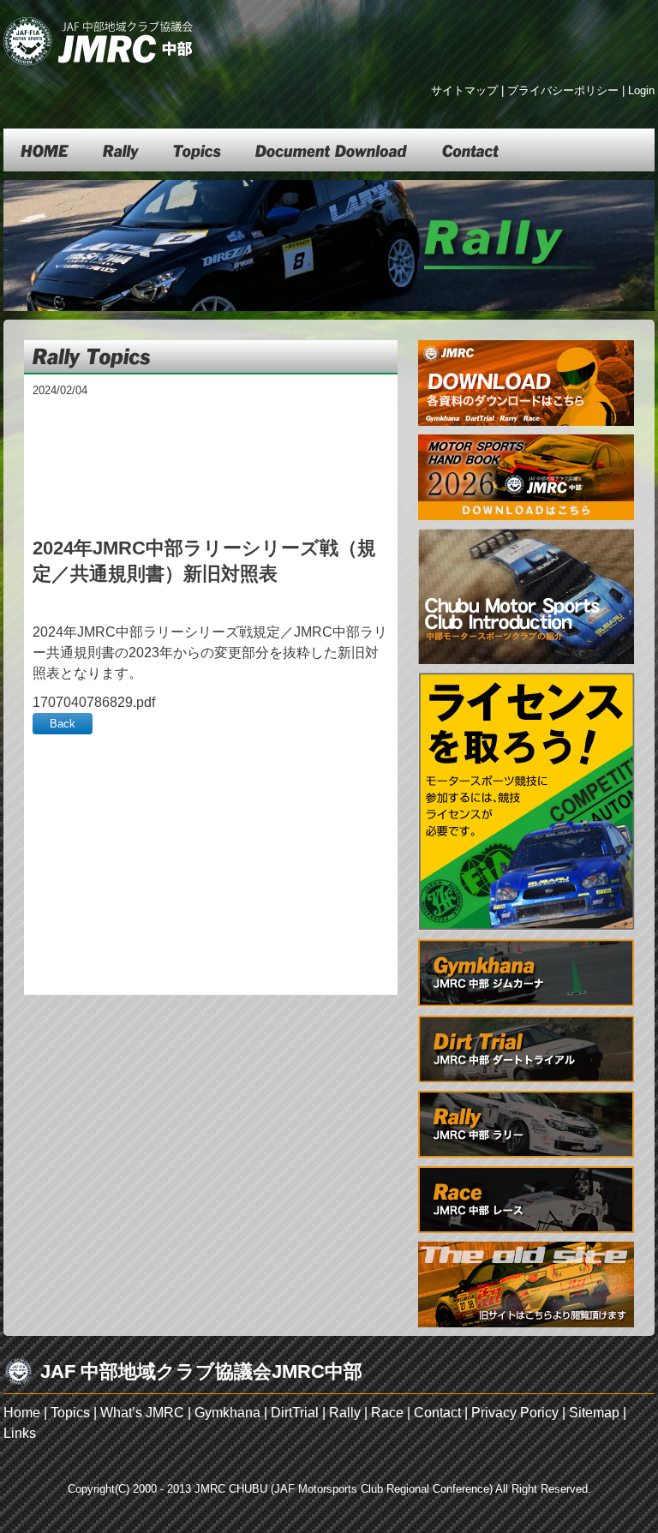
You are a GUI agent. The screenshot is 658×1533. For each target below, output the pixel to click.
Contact (437, 1412)
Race (387, 1412)
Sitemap (594, 1412)
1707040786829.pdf (94, 702)
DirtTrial (295, 1412)
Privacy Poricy (515, 1412)
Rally (345, 1412)
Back (62, 723)
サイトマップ (464, 90)
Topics (70, 1412)
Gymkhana (227, 1412)
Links (19, 1433)
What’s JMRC (142, 1412)
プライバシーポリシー (563, 90)
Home (21, 1412)
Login (641, 90)
